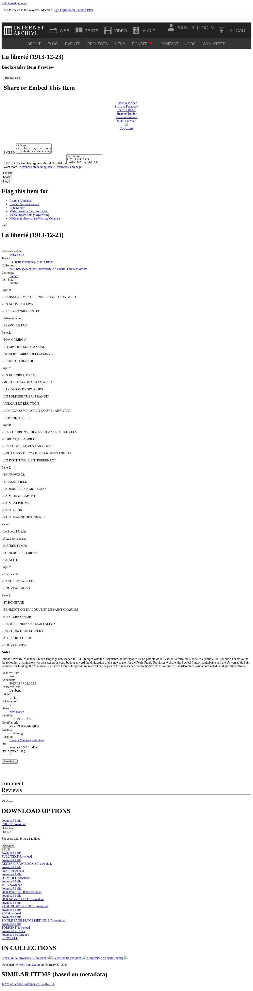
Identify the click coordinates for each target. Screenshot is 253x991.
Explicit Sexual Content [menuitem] (24, 204)
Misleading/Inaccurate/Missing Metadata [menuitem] (34, 218)
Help (120, 43)
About (34, 43)
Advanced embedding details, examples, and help (50, 167)
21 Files (13, 931)
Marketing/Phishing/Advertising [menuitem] (29, 215)
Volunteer (214, 43)
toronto (82, 269)
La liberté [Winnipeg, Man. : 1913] (31, 261)
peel (35, 269)
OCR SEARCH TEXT (23, 899)
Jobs (190, 43)
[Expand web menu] (59, 30)
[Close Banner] (6, 19)
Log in (206, 27)
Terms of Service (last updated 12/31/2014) (28, 984)
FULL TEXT (17, 856)
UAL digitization (30, 964)
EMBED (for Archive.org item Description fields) (35, 163)
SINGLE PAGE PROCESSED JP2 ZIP (33, 920)
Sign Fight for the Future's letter (73, 10)
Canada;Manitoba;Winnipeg (26, 740)
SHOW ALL (10, 938)
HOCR (13, 870)
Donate (139, 43)
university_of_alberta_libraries (58, 269)
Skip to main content (14, 3)
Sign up (187, 27)
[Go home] (25, 30)
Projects (97, 43)
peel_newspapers (20, 269)
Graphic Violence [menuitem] (20, 200)
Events (72, 43)
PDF (11, 913)
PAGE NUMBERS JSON (25, 906)
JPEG (12, 885)
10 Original (15, 934)
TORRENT (16, 927)
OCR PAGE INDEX (22, 892)
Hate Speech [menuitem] (17, 207)
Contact (169, 43)
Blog (53, 43)
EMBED (9, 152)
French (13, 276)
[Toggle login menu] (171, 27)
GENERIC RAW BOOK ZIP (27, 863)
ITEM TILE (16, 877)
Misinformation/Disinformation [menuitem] (28, 211)
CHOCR (14, 824)
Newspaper (16, 711)
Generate (8, 828)
